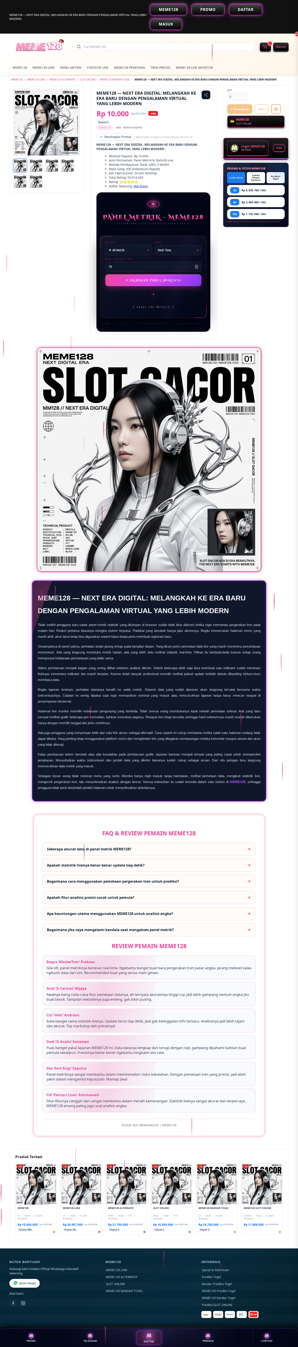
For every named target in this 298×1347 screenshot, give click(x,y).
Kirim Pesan (27, 1283)
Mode (158, 242)
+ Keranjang (240, 109)
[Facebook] (13, 1303)
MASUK (166, 24)
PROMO (208, 9)
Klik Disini (141, 186)
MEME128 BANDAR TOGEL (115, 79)
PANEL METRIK (71, 67)
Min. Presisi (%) (119, 259)
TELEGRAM (90, 1341)
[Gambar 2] (36, 166)
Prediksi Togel (275, 177)
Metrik (110, 242)
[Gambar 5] (20, 181)
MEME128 (168, 9)
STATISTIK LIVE (97, 67)
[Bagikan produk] (206, 95)
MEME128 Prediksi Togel (219, 1291)
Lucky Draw (236, 177)
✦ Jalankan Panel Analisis (153, 280)
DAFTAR (245, 9)
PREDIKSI (208, 1341)
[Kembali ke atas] (288, 1325)
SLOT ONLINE (88, 79)
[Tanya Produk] (276, 109)
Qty (229, 90)
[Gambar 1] (20, 166)
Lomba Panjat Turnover (256, 177)
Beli (261, 109)
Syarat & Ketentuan (215, 1270)
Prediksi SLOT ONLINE (217, 1305)
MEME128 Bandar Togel (218, 1298)
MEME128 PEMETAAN (129, 67)
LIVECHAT (267, 1341)
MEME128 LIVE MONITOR (194, 67)
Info (279, 148)
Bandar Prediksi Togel (217, 1284)
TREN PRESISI (160, 67)
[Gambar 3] (52, 166)
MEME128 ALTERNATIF (62, 79)
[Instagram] (23, 1303)
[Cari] (79, 46)
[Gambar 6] (36, 181)
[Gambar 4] (68, 166)
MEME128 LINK (44, 67)
